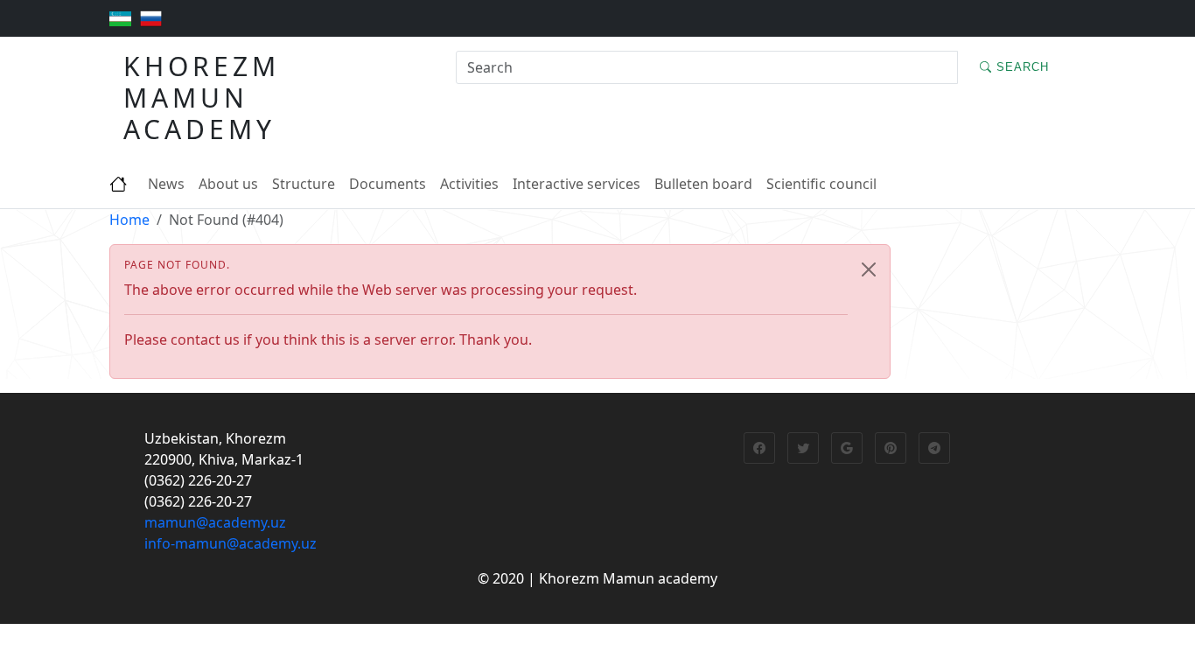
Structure (303, 183)
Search (1020, 67)
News (166, 183)
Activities (469, 183)
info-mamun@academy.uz (230, 543)
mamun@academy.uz (215, 522)
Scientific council (821, 183)
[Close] (869, 269)
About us (228, 183)
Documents (387, 183)
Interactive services (576, 183)
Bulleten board (703, 183)
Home (129, 219)
